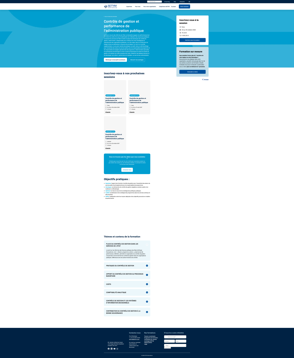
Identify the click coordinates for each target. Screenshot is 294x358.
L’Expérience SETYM (164, 6)
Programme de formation (151, 338)
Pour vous (137, 6)
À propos (173, 6)
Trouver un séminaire (149, 336)
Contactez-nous (127, 170)
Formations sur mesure (150, 339)
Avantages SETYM (149, 341)
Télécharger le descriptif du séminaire (115, 60)
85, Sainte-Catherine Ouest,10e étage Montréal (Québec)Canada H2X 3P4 (116, 343)
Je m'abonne (167, 347)
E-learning (167, 1)
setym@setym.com (134, 339)
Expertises (129, 6)
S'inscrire (107, 112)
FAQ (175, 1)
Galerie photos (148, 342)
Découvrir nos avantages (136, 60)
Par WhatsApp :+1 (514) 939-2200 (134, 336)
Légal (145, 344)
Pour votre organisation (149, 6)
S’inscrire (182, 1)
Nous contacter (184, 6)
